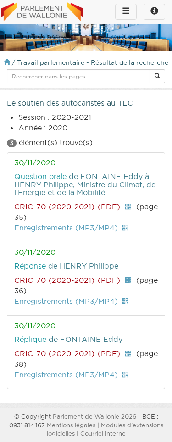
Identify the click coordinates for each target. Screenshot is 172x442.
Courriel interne (103, 433)
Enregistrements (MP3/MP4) (66, 227)
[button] (157, 76)
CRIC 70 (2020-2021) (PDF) (67, 206)
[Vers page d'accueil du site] (42, 12)
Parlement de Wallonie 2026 (94, 416)
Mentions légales (71, 425)
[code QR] (128, 206)
